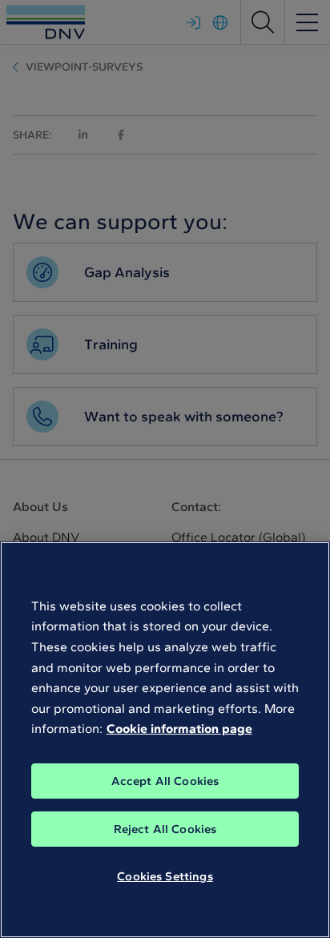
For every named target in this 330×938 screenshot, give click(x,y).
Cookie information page (179, 728)
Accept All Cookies (165, 781)
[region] (165, 739)
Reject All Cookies (165, 829)
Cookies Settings (164, 876)
